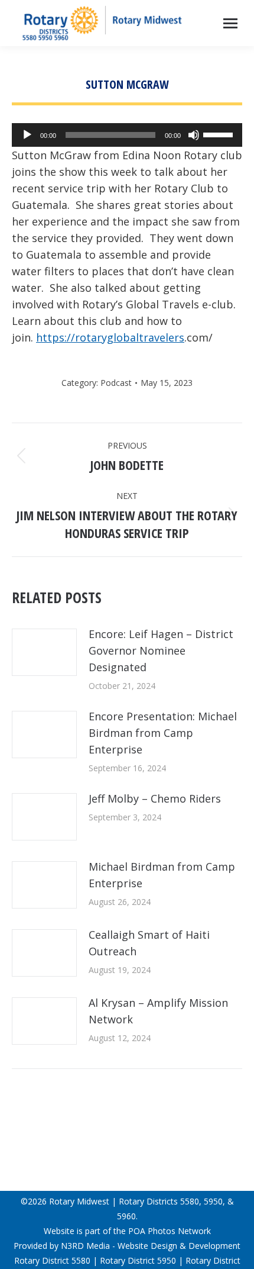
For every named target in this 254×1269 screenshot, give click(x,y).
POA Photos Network (169, 1230)
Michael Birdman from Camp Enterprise (162, 874)
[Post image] (44, 652)
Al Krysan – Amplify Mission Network (158, 1011)
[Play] (27, 135)
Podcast (116, 382)
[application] (127, 135)
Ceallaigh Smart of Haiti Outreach (149, 942)
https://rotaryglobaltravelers (110, 337)
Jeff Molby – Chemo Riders (155, 798)
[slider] (219, 133)
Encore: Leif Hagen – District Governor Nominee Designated (161, 650)
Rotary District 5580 (52, 1260)
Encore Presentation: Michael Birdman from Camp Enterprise (163, 732)
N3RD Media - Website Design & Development (150, 1245)
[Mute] (194, 135)
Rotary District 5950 (138, 1260)
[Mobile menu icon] (230, 23)
